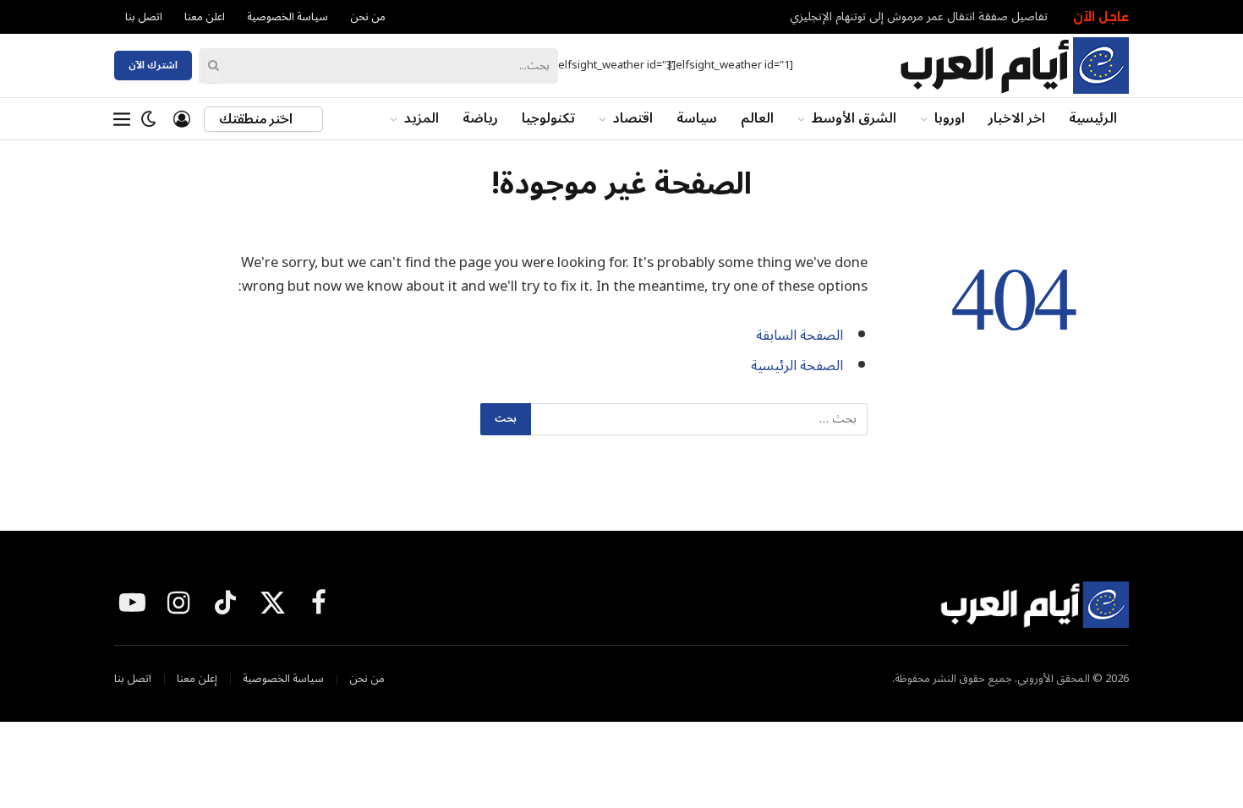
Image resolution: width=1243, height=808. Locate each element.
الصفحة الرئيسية (797, 365)
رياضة (480, 118)
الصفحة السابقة (799, 335)
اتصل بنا (143, 17)
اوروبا (949, 118)
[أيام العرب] (1014, 65)
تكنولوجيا (548, 118)
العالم (757, 118)
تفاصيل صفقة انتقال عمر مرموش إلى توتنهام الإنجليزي (919, 17)
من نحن (368, 17)
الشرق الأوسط (854, 118)
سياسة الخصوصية (287, 17)
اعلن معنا (204, 17)
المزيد (421, 118)
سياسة (696, 118)
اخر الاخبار (1016, 118)
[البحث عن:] (698, 419)
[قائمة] (121, 119)
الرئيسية (1093, 118)
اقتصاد (633, 118)
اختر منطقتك (257, 119)
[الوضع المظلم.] (149, 119)
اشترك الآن (153, 65)
